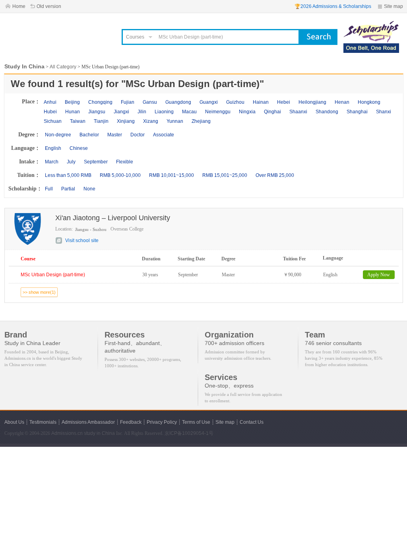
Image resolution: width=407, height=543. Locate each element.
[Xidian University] (371, 24)
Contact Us (252, 422)
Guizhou (235, 102)
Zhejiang (201, 121)
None (89, 189)
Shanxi (383, 111)
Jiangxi (121, 111)
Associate (163, 135)
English (53, 148)
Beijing (72, 102)
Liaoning (164, 111)
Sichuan (53, 121)
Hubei (50, 111)
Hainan (261, 102)
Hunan (72, 111)
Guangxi (209, 102)
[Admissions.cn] (58, 34)
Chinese (79, 148)
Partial (68, 189)
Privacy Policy (162, 422)
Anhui (50, 102)
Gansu (150, 102)
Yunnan (175, 121)
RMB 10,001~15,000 (171, 175)
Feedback (130, 422)
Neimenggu (218, 111)
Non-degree (58, 135)
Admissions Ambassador (88, 422)
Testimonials (42, 422)
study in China (99, 433)
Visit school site (82, 240)
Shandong (327, 111)
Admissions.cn (67, 433)
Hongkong (369, 102)
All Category (63, 67)
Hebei (283, 102)
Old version (49, 6)
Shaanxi (298, 111)
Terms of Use (196, 422)
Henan (342, 102)
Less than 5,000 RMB (68, 175)
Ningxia (247, 111)
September (96, 162)
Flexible (124, 162)
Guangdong (178, 102)
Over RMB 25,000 (275, 175)
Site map (393, 6)
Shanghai (357, 111)
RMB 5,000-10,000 (120, 175)
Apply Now (378, 274)
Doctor (137, 135)
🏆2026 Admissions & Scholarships (333, 6)
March (51, 162)
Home (18, 6)
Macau (189, 111)
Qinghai (272, 111)
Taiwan (77, 121)
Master (114, 135)
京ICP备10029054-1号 (189, 433)
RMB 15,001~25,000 (224, 175)
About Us (14, 422)
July (71, 162)
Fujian (127, 102)
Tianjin (101, 121)
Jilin (142, 111)
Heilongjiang (312, 102)
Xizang (150, 121)
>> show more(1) (39, 292)
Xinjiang (126, 121)
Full (49, 189)
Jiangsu (96, 111)
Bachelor (89, 135)
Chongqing (100, 102)
